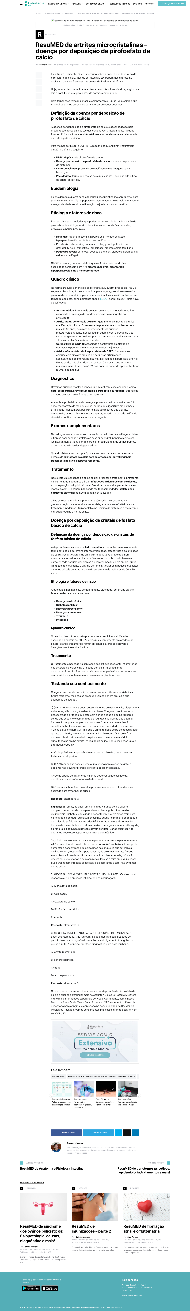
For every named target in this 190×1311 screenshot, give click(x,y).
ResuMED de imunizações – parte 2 (91, 1228)
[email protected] (135, 1295)
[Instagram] (156, 1306)
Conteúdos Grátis (52, 13)
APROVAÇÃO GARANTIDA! (172, 4)
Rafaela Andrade (31, 1247)
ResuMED (69, 13)
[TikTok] (168, 1306)
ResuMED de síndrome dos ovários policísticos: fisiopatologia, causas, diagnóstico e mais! (41, 1233)
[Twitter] (152, 1306)
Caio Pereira (132, 1237)
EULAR (104, 298)
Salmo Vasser (45, 65)
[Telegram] (164, 1306)
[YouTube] (160, 1306)
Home (38, 13)
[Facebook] (148, 1306)
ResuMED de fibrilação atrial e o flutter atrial (143, 1228)
